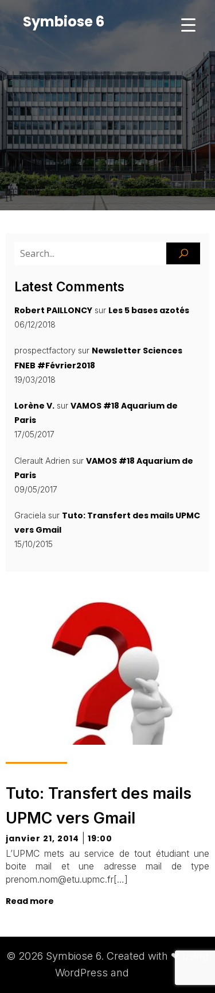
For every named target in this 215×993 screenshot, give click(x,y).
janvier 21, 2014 (42, 838)
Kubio (146, 973)
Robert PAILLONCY (53, 310)
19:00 (100, 838)
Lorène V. (34, 405)
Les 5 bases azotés (148, 310)
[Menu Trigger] (188, 24)
